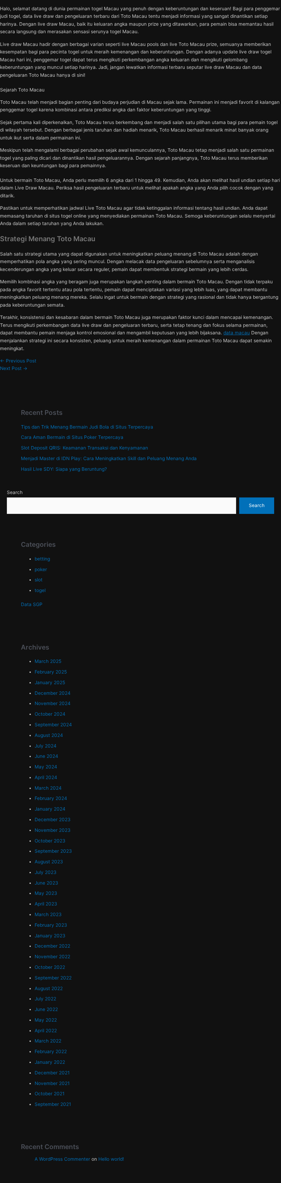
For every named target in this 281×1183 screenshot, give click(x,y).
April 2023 (46, 904)
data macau (236, 332)
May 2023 (46, 893)
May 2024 (46, 766)
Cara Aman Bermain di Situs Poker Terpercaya (72, 437)
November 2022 (52, 956)
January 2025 (50, 682)
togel (40, 590)
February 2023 (51, 925)
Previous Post (18, 360)
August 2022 (49, 988)
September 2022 (53, 978)
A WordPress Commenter (62, 1159)
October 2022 (50, 967)
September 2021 (53, 1104)
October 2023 (50, 840)
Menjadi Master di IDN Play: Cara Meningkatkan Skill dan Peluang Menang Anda (109, 458)
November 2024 (53, 703)
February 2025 (51, 672)
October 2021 (49, 1093)
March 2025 (48, 661)
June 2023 (46, 883)
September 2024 (53, 724)
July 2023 (46, 872)
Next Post (13, 368)
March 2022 (48, 1041)
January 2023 (50, 935)
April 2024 (46, 777)
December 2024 (53, 693)
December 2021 (52, 1072)
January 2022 (50, 1062)
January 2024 (50, 809)
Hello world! (111, 1159)
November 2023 (53, 830)
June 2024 (46, 756)
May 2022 (46, 1020)
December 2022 (52, 946)
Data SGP (31, 604)
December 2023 (53, 819)
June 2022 (46, 1009)
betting (42, 559)
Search (15, 492)
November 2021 (52, 1083)
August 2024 (49, 735)
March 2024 (48, 788)
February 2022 (51, 1051)
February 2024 (51, 798)
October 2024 (50, 714)
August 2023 (49, 861)
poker (41, 569)
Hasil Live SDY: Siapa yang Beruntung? (64, 469)
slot (38, 579)
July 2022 (45, 998)
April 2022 (46, 1030)
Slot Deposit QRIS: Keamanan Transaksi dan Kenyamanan (84, 448)
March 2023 (48, 914)
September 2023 (53, 851)
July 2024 (46, 746)
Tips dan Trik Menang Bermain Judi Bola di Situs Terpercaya (87, 427)
